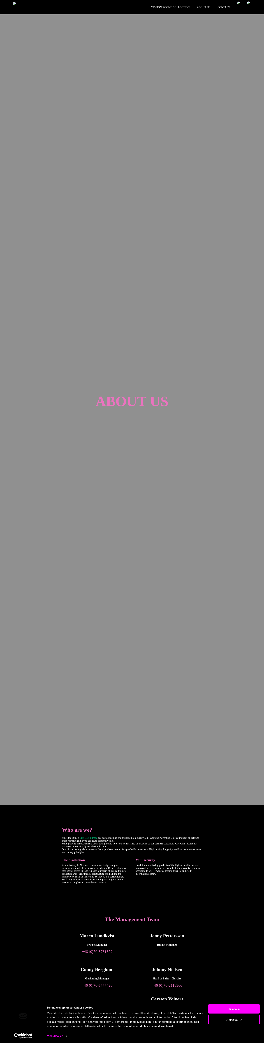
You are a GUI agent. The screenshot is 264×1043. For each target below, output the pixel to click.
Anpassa (231, 1019)
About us (203, 7)
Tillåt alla (234, 1009)
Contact (223, 7)
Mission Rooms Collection (170, 7)
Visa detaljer (55, 1035)
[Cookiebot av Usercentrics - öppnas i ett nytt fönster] (23, 1036)
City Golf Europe (88, 838)
